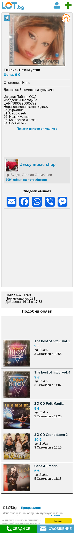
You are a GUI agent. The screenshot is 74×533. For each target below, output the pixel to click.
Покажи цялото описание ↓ (37, 128)
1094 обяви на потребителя (26, 179)
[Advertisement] (37, 144)
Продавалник (31, 507)
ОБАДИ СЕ (21, 529)
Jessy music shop (38, 164)
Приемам (58, 520)
